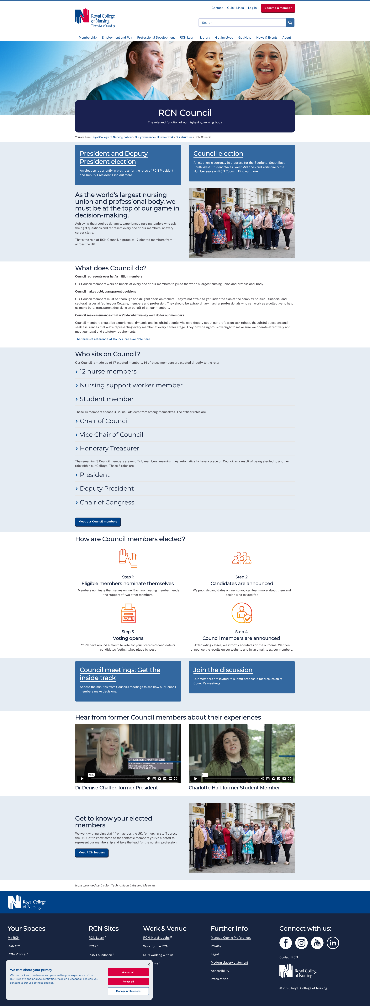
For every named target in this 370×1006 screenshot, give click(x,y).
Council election (218, 153)
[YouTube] (319, 942)
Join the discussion (223, 670)
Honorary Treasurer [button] (108, 448)
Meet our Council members (97, 521)
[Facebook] (287, 942)
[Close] (149, 964)
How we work (165, 137)
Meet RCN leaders (91, 852)
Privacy (216, 946)
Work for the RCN (155, 946)
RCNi (92, 946)
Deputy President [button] (106, 488)
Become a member (278, 7)
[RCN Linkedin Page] (334, 942)
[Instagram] (303, 942)
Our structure (184, 137)
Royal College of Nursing (107, 137)
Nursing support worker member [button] (130, 385)
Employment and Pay (117, 37)
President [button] (94, 474)
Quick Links (235, 8)
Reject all (128, 981)
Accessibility (220, 971)
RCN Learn (187, 37)
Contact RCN (288, 957)
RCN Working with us (158, 955)
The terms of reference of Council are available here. (113, 339)
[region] (79, 980)
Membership (88, 37)
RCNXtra (14, 946)
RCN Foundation (100, 955)
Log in (252, 8)
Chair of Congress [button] (106, 502)
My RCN (13, 937)
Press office (219, 979)
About (286, 37)
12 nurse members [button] (107, 371)
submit (290, 22)
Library (205, 37)
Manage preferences (128, 991)
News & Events (267, 37)
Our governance (145, 137)
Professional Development (156, 37)
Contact (217, 8)
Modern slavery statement (229, 962)
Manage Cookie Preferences (231, 937)
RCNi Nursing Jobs (156, 937)
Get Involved (224, 37)
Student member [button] (106, 398)
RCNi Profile (16, 954)
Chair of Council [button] (103, 420)
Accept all (128, 972)
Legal (215, 954)
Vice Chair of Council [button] (110, 434)
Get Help (244, 37)
